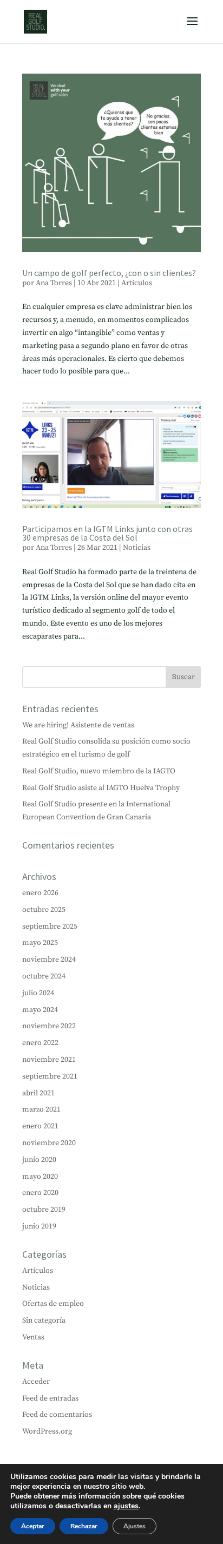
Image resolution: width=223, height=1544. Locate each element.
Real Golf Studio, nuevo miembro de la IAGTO (98, 771)
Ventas (33, 1337)
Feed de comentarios (57, 1415)
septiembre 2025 (49, 926)
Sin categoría (43, 1320)
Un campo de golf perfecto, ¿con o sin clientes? (109, 272)
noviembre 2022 (49, 1026)
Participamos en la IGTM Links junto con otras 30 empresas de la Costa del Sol (107, 533)
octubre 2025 (43, 910)
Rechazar (83, 1526)
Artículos (136, 283)
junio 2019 (39, 1226)
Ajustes (134, 1526)
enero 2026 (40, 893)
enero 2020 (40, 1193)
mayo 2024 (40, 1010)
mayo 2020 (40, 1176)
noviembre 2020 (49, 1143)
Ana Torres (54, 283)
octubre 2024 (43, 976)
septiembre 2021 (49, 1076)
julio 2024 (38, 993)
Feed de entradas (50, 1398)
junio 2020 (39, 1160)
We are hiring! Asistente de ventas (78, 725)
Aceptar (32, 1526)
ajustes (126, 1506)
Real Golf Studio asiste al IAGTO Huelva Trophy (101, 788)
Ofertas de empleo (53, 1304)
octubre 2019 (43, 1209)
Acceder (36, 1382)
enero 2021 (40, 1126)
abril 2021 (38, 1093)
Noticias (136, 548)
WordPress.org (47, 1431)
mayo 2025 (40, 943)
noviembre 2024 (49, 959)
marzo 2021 (41, 1109)
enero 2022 (40, 1043)
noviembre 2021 (49, 1060)
